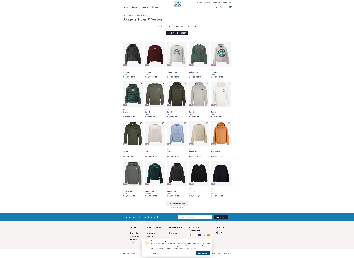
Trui (188, 26)
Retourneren (151, 233)
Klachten (150, 236)
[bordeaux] (146, 69)
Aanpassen (153, 253)
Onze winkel (199, 2)
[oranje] (212, 149)
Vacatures (133, 239)
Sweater (169, 26)
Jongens (131, 15)
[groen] (190, 69)
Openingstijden (216, 2)
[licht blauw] (168, 149)
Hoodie (160, 26)
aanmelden (221, 217)
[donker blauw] (212, 189)
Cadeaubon (207, 2)
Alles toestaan (202, 253)
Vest (195, 26)
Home (125, 15)
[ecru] (212, 109)
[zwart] (190, 189)
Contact (225, 2)
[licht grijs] (168, 69)
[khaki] (146, 109)
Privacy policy (227, 253)
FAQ (230, 2)
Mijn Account (173, 233)
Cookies (219, 253)
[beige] (146, 149)
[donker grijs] (124, 69)
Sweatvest (179, 26)
